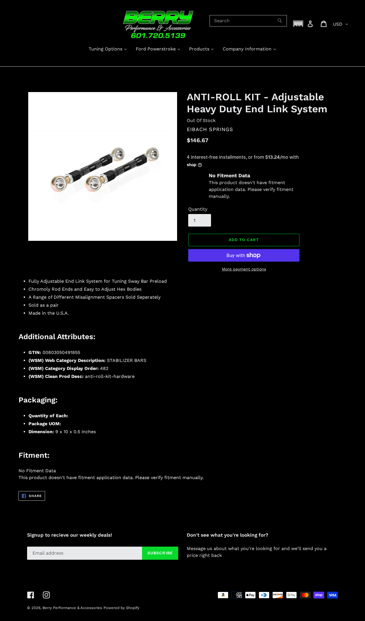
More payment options (244, 269)
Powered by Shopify (121, 608)
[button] (298, 23)
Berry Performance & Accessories (72, 608)
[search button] (280, 21)
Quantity (197, 209)
